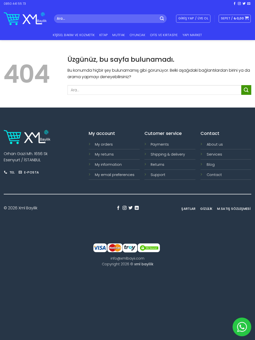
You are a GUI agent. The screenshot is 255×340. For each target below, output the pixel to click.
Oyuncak (137, 35)
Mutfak (118, 35)
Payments (160, 144)
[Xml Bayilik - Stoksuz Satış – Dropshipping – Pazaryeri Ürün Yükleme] (25, 18)
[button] (235, 19)
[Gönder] (162, 18)
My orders (104, 144)
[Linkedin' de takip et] (137, 208)
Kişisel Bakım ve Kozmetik (73, 35)
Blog (211, 164)
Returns (157, 164)
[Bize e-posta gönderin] (248, 3)
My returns (104, 154)
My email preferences (114, 174)
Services (214, 154)
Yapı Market (192, 35)
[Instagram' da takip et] (239, 3)
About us (215, 144)
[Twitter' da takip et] (244, 3)
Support (158, 174)
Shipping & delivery (168, 154)
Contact (214, 174)
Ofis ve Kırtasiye (164, 35)
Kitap (103, 35)
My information (108, 164)
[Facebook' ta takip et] (234, 3)
